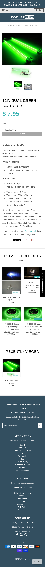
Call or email (31, 231)
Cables (22, 501)
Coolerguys (25, 559)
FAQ (22, 453)
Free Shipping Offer (22, 470)
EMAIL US (31, 523)
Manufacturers (22, 504)
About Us (22, 448)
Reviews (22, 467)
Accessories (22, 499)
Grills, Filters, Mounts (22, 493)
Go (40, 425)
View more (22, 260)
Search (22, 445)
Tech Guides (23, 507)
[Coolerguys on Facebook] (17, 534)
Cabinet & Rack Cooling (22, 487)
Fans (22, 490)
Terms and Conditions (22, 450)
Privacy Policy (22, 462)
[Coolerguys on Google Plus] (26, 534)
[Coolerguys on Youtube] (21, 534)
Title (4, 123)
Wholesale (22, 456)
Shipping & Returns (22, 464)
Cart (40, 10)
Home (10, 26)
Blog (22, 459)
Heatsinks (22, 496)
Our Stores (22, 510)
